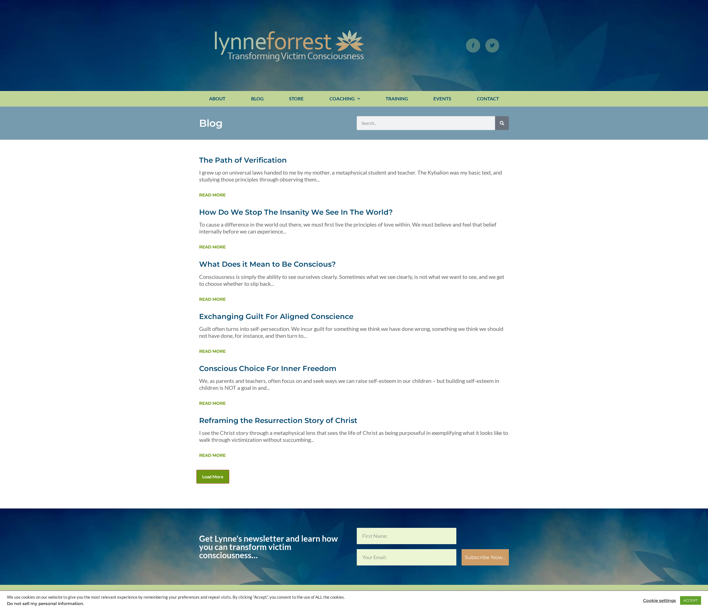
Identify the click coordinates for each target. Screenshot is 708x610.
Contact (488, 99)
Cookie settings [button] (659, 600)
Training (397, 99)
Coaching (342, 99)
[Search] (502, 123)
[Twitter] (492, 45)
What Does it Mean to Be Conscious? (267, 264)
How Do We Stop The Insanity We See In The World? (296, 212)
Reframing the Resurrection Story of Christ (278, 420)
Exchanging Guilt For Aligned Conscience (276, 316)
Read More (212, 195)
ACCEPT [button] (690, 600)
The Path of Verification (243, 160)
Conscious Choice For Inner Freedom (267, 368)
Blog (257, 99)
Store (296, 99)
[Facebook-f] (473, 45)
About (217, 99)
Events (442, 99)
